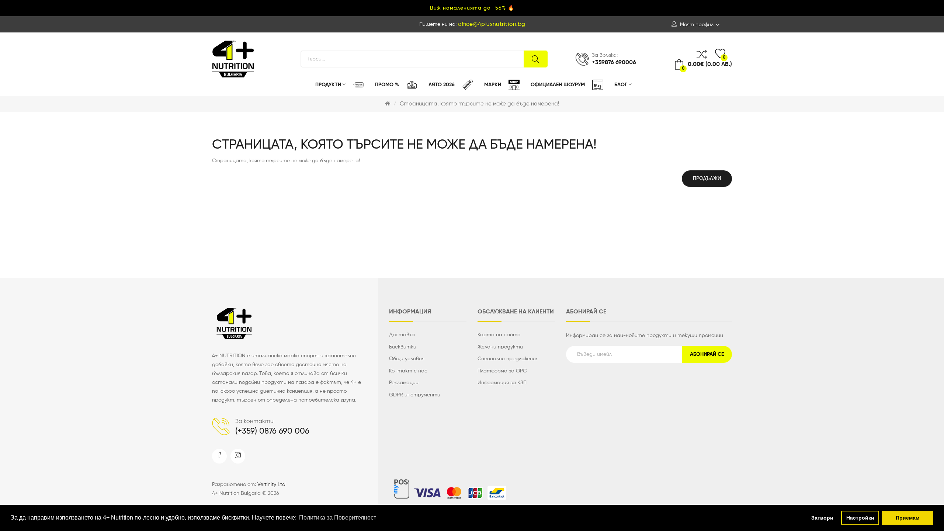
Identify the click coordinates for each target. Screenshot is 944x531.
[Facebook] (219, 456)
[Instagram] (237, 456)
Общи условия (406, 358)
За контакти (254, 421)
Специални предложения (508, 358)
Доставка (402, 334)
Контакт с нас (408, 371)
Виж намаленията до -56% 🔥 (472, 8)
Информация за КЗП (502, 382)
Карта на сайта (499, 334)
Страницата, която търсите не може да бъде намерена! (479, 104)
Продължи (707, 178)
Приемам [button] (907, 518)
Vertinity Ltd (271, 484)
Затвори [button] (822, 518)
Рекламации (404, 382)
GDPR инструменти (414, 395)
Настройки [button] (860, 518)
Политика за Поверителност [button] (337, 517)
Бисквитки (402, 347)
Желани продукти (500, 347)
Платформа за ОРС (502, 371)
